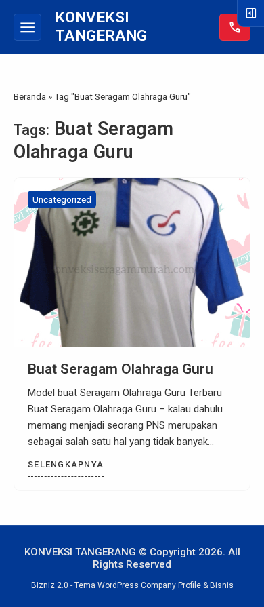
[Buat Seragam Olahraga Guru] (132, 262)
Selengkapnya (66, 464)
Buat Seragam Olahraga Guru (120, 369)
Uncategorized (61, 199)
